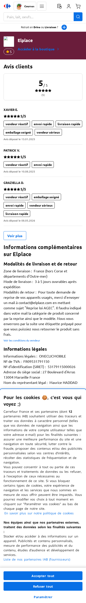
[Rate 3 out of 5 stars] (11, 116)
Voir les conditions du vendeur (22, 340)
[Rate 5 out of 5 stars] (18, 116)
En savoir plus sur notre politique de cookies (39, 513)
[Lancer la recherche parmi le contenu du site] (78, 17)
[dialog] (43, 496)
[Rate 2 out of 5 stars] (8, 116)
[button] (41, 6)
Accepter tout (43, 576)
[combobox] (43, 16)
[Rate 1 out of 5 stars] (5, 116)
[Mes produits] (59, 6)
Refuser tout (43, 586)
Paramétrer (43, 597)
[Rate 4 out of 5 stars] (15, 116)
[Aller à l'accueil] (7, 6)
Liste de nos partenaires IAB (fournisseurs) (37, 559)
